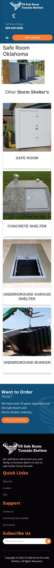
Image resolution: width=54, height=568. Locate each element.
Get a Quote (9, 524)
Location (7, 487)
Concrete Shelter (27, 226)
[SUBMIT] (48, 541)
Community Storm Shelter (16, 518)
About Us (7, 481)
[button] (7, 37)
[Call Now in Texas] (14, 16)
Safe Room (27, 158)
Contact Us (8, 511)
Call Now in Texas (14, 24)
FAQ (5, 494)
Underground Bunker (27, 362)
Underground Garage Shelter (27, 296)
